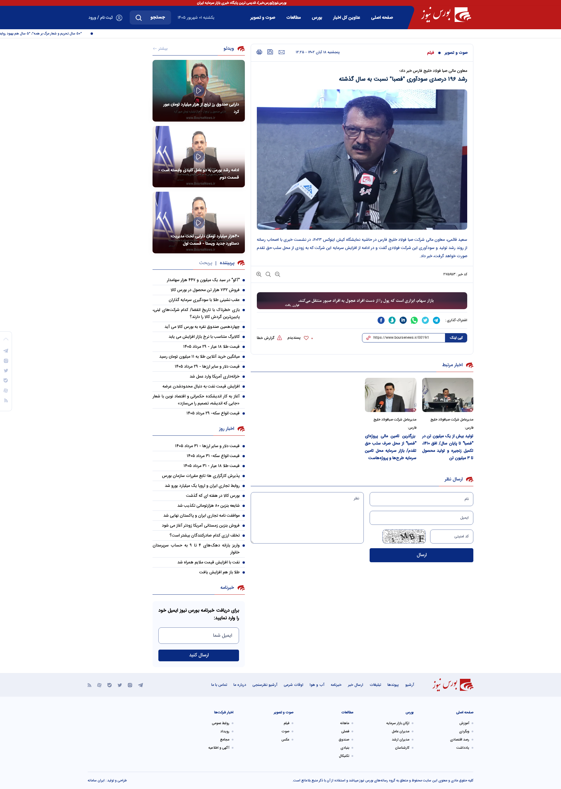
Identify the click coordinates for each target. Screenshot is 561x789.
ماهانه (344, 723)
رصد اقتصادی (459, 740)
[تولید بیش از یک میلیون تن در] (448, 395)
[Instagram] (130, 685)
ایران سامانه (96, 780)
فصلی (345, 731)
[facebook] (381, 320)
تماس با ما (219, 685)
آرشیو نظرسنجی (264, 685)
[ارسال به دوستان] (281, 52)
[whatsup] (414, 320)
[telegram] (436, 320)
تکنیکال (344, 756)
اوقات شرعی (293, 685)
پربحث (205, 263)
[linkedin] (403, 320)
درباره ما (239, 685)
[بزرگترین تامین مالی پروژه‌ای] (390, 395)
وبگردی (464, 731)
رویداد (224, 731)
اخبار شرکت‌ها (223, 712)
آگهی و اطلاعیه (218, 748)
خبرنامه (336, 685)
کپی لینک (456, 338)
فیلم (430, 52)
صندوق (344, 740)
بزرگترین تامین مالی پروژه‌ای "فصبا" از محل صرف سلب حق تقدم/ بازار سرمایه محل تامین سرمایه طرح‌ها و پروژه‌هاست (390, 447)
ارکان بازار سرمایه (397, 723)
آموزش (464, 723)
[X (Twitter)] (119, 685)
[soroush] (392, 320)
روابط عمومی (220, 723)
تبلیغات (375, 685)
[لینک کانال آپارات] (99, 685)
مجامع (224, 740)
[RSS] (89, 685)
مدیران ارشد (400, 740)
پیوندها (393, 685)
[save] (270, 51)
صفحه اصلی (382, 17)
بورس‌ (317, 17)
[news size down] (277, 274)
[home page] (446, 14)
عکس (285, 740)
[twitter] (425, 320)
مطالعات (293, 17)
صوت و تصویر (262, 17)
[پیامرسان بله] (109, 685)
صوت (285, 731)
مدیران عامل (400, 731)
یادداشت (462, 748)
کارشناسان (402, 748)
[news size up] (259, 274)
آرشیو (409, 685)
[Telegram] (140, 685)
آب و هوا (317, 685)
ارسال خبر (355, 685)
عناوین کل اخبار (346, 17)
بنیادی (344, 748)
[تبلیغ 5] (362, 301)
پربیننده (227, 263)
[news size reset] (267, 274)
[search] (139, 17)
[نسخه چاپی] (259, 52)
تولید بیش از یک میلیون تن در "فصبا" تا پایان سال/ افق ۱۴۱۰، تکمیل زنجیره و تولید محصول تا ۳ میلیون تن (448, 447)
